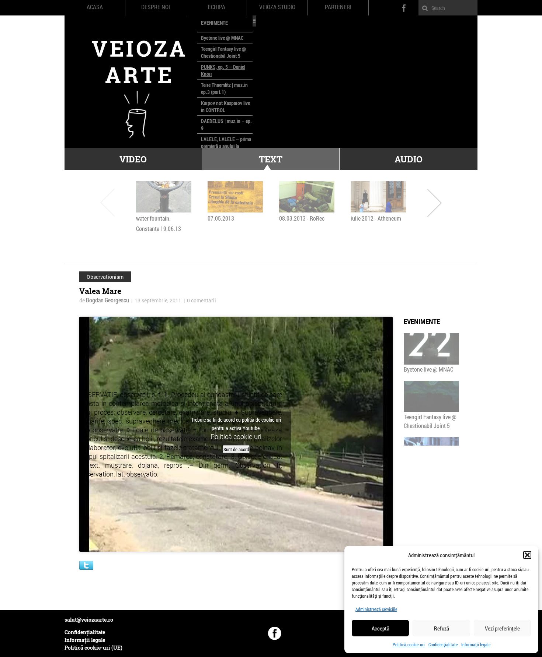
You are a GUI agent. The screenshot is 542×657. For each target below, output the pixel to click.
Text (270, 159)
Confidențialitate (443, 644)
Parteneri (338, 7)
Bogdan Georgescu (107, 300)
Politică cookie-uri (409, 644)
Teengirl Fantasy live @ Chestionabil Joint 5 (223, 52)
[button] (527, 555)
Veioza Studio (277, 7)
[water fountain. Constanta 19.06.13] (163, 196)
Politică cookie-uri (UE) (93, 647)
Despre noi (155, 7)
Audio (409, 159)
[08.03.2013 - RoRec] (306, 196)
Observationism (105, 276)
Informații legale (475, 644)
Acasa (95, 7)
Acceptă (380, 628)
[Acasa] (131, 81)
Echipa (216, 7)
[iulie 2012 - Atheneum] (378, 196)
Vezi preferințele (502, 628)
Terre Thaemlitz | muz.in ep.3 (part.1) (224, 88)
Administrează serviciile (376, 609)
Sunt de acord (236, 449)
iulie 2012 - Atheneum (376, 218)
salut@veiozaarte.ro (89, 619)
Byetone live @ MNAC (222, 37)
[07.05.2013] (235, 196)
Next (434, 202)
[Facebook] (274, 633)
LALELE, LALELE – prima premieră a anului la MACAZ (226, 146)
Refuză (441, 628)
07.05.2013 (221, 218)
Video (133, 159)
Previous (107, 202)
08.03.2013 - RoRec (301, 218)
